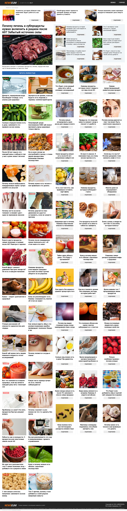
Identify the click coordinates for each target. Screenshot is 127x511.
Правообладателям (16, 510)
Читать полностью (27, 73)
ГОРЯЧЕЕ (122, 2)
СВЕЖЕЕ (113, 2)
